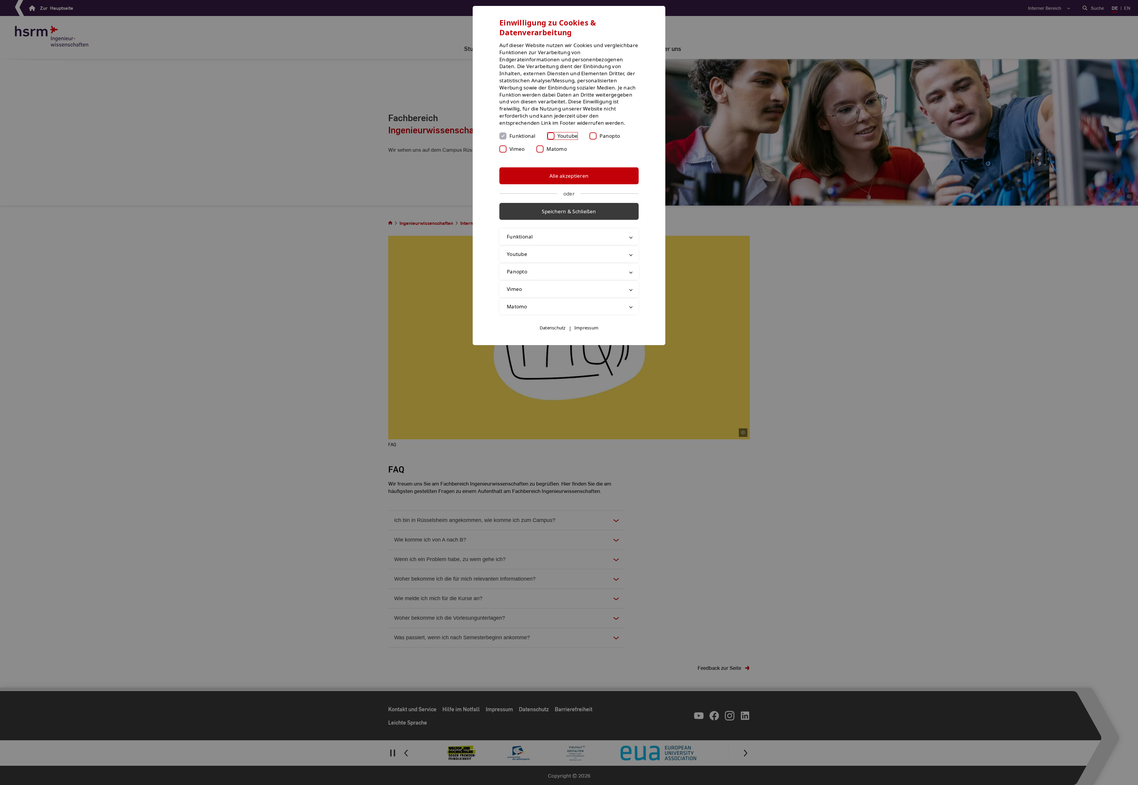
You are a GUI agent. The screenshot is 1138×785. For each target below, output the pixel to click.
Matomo (556, 148)
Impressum (586, 328)
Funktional (522, 135)
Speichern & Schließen (569, 211)
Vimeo (517, 148)
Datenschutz (553, 328)
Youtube (567, 135)
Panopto (610, 135)
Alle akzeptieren (569, 175)
